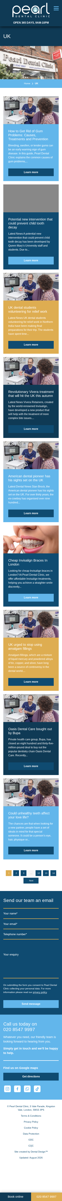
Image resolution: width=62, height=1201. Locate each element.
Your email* (10, 924)
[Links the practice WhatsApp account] (27, 1089)
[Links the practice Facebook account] (17, 1089)
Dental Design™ (39, 1151)
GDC (31, 1139)
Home (27, 83)
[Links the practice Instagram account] (7, 1089)
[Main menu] (56, 8)
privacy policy (40, 992)
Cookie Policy (31, 1127)
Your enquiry (11, 954)
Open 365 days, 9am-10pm (31, 22)
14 (53, 873)
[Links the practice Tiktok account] (37, 1089)
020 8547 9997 (19, 1029)
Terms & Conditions (31, 1115)
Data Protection (31, 1133)
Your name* (10, 913)
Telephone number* (15, 934)
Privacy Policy (31, 1121)
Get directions (31, 1076)
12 (39, 873)
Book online (15, 1196)
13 (46, 873)
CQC (31, 1145)
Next (31, 881)
